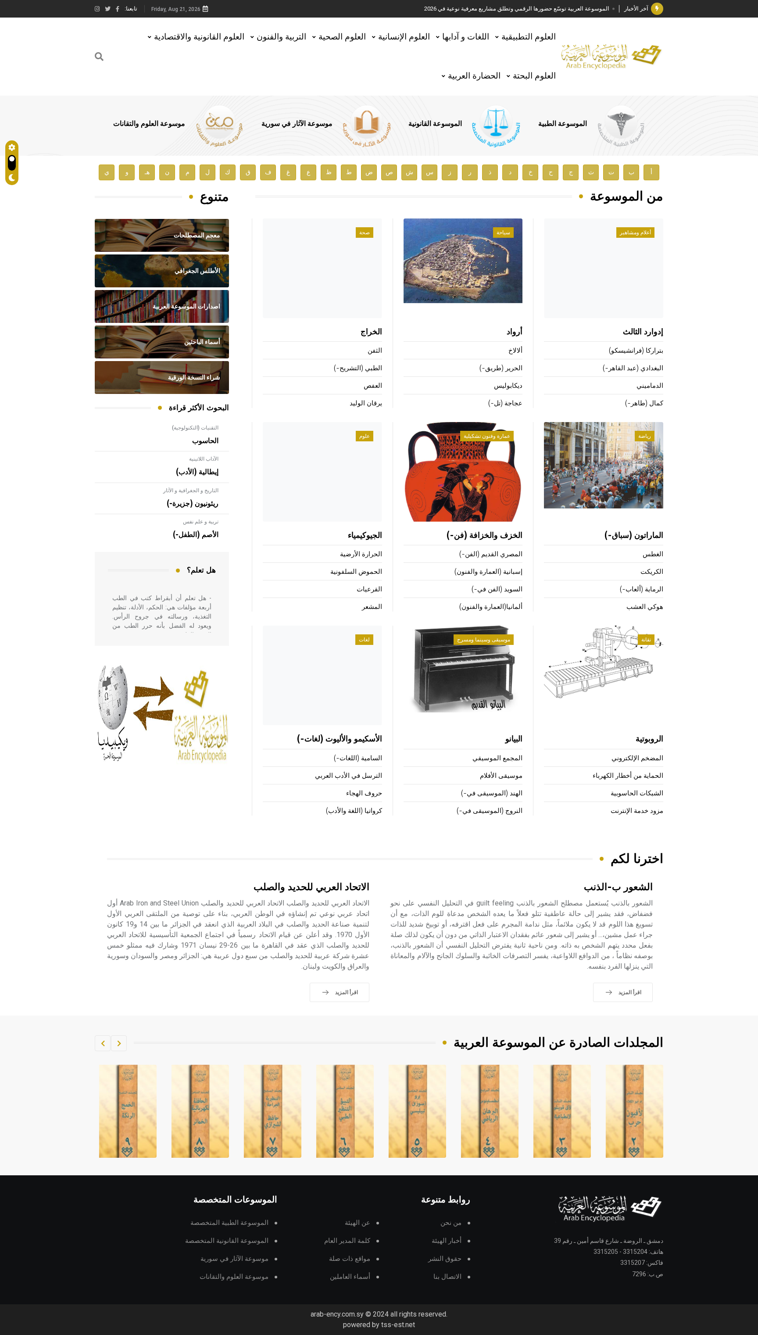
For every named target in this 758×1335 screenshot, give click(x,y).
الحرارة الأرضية (361, 554)
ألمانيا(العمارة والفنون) (490, 607)
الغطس (653, 554)
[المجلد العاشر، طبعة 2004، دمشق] (128, 1111)
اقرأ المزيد (630, 992)
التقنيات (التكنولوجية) (195, 428)
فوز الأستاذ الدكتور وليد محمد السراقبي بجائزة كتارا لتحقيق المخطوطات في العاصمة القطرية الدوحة (490, 8)
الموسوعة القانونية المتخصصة (226, 1241)
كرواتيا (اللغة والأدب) (354, 811)
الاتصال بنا (447, 1277)
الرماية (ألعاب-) (641, 589)
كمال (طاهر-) (644, 403)
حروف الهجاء (364, 793)
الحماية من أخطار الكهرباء (628, 776)
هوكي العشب (644, 607)
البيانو (513, 739)
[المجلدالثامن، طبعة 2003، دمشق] (272, 1111)
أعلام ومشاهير (635, 232)
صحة (364, 232)
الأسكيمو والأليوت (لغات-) (339, 739)
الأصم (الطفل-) (195, 535)
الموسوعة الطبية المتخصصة (229, 1223)
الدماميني (649, 386)
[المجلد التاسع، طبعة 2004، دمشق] (200, 1111)
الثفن (375, 350)
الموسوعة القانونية (435, 124)
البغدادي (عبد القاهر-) (633, 368)
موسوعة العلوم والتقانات (149, 124)
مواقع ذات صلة (349, 1259)
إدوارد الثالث (643, 332)
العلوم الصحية (342, 37)
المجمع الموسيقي (497, 758)
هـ (147, 172)
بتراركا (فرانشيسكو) (636, 350)
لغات (364, 640)
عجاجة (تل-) (505, 403)
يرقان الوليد (366, 403)
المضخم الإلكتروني (637, 758)
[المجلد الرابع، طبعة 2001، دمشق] (562, 1111)
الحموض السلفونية (356, 572)
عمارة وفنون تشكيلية (487, 436)
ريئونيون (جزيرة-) (192, 504)
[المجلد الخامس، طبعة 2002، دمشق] (489, 1111)
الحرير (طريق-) (500, 368)
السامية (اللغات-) (358, 758)
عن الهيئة (357, 1223)
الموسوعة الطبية (562, 124)
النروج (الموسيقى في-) (489, 811)
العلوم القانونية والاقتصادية (199, 37)
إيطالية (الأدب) (197, 472)
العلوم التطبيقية (528, 37)
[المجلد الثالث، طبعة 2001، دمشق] (634, 1111)
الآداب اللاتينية (203, 459)
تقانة (646, 640)
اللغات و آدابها (465, 37)
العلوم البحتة (534, 76)
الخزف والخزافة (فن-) (484, 535)
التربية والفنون (281, 37)
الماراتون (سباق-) (633, 535)
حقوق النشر (444, 1259)
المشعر (372, 607)
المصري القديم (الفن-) (490, 554)
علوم (364, 436)
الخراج (371, 332)
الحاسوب (205, 441)
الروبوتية (649, 739)
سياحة (503, 232)
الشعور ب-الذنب (618, 887)
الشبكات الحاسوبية (637, 793)
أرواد (514, 332)
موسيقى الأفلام (501, 776)
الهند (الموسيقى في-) (491, 793)
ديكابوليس (508, 386)
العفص (373, 386)
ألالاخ (515, 350)
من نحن (450, 1223)
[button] (119, 1043)
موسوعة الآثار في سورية (297, 124)
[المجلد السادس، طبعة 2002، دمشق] (417, 1111)
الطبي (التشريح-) (358, 368)
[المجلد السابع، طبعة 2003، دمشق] (345, 1111)
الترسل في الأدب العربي (348, 776)
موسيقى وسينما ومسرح (483, 640)
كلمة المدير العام (347, 1241)
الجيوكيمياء (365, 535)
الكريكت (651, 572)
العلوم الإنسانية (404, 37)
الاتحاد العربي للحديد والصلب (311, 887)
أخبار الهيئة (446, 1241)
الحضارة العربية (474, 76)
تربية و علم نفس (200, 522)
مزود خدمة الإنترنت (637, 811)
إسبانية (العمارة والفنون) (488, 572)
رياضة (644, 436)
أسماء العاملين (350, 1277)
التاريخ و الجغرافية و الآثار (190, 490)
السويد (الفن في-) (497, 589)
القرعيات (369, 589)
